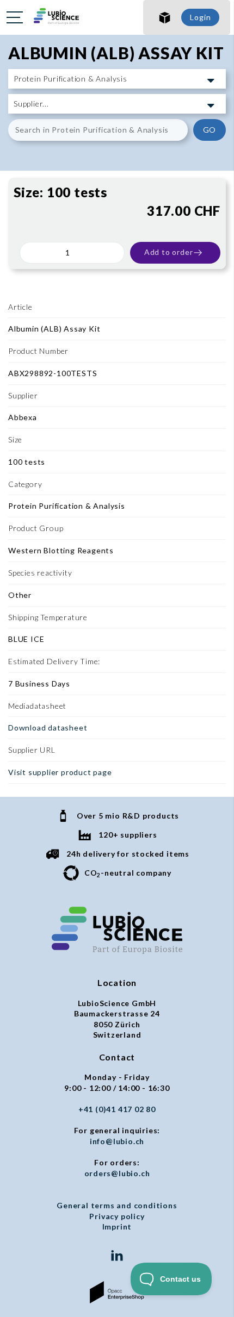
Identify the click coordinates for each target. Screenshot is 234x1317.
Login (200, 17)
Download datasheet (47, 727)
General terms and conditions (117, 1205)
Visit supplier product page (60, 772)
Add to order (168, 252)
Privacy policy (116, 1216)
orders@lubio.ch (117, 1173)
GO (210, 129)
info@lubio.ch (117, 1141)
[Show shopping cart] (165, 17)
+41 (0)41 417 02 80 (117, 1109)
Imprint (117, 1226)
